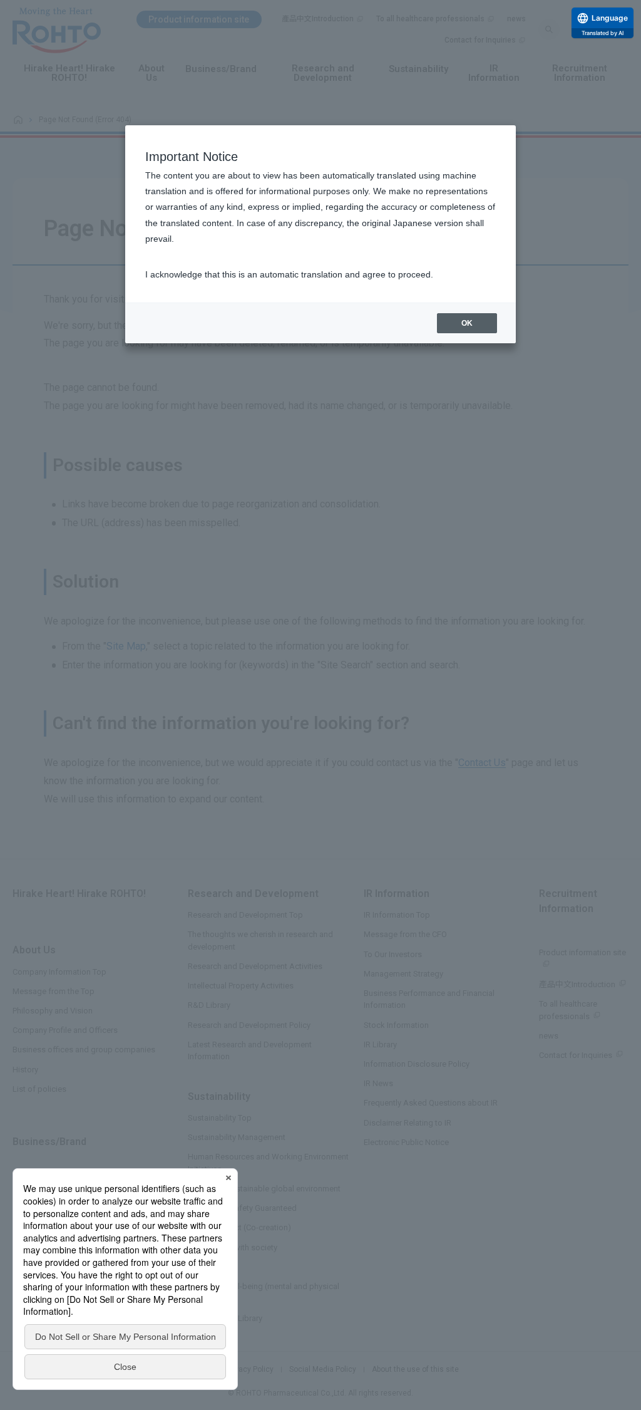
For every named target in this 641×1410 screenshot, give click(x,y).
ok (467, 323)
